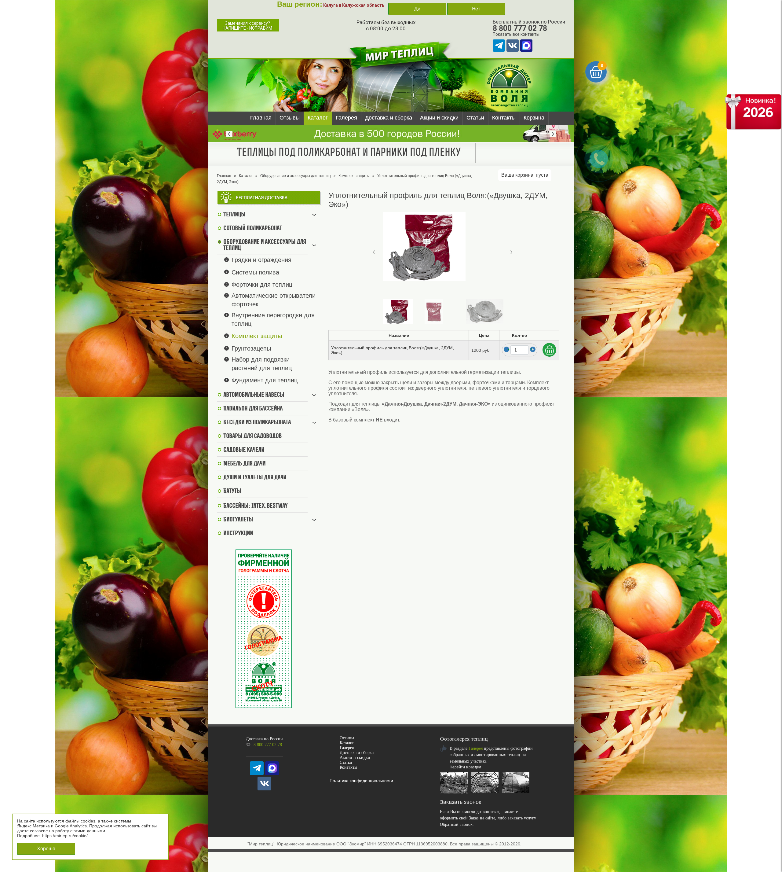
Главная (261, 118)
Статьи (475, 118)
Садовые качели (243, 450)
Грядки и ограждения (261, 259)
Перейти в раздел (465, 767)
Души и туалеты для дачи (254, 478)
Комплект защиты (354, 176)
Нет (476, 9)
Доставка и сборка (388, 118)
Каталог (318, 118)
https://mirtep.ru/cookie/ (65, 835)
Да (417, 9)
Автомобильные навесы (253, 395)
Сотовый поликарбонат (252, 229)
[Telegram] (499, 45)
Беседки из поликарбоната (257, 423)
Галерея (346, 118)
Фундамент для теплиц (265, 380)
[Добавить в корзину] (549, 350)
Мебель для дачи (244, 464)
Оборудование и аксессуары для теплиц (295, 176)
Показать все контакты (516, 34)
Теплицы (234, 215)
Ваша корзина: (524, 175)
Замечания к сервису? (247, 26)
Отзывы (290, 118)
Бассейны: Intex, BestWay (255, 506)
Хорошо (46, 848)
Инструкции (238, 534)
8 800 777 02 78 (520, 28)
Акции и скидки (439, 118)
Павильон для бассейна (253, 409)
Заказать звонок (460, 802)
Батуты (232, 491)
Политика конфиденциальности (361, 780)
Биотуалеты (238, 520)
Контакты (504, 118)
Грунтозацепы (251, 348)
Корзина (534, 118)
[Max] (526, 45)
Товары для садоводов (252, 436)
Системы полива (255, 272)
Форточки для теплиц (262, 284)
